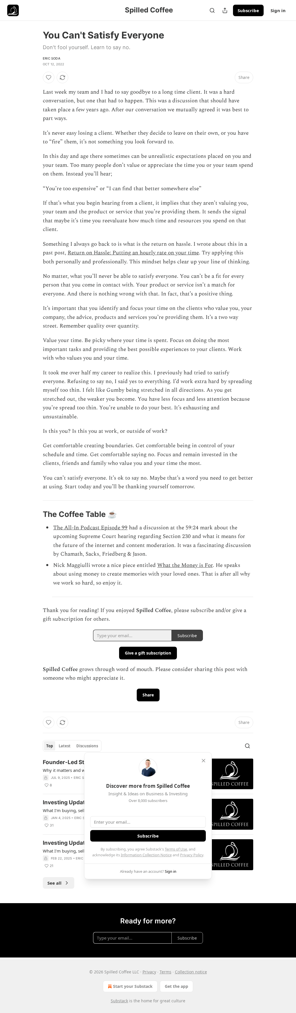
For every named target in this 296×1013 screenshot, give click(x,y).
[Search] (212, 10)
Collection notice (191, 972)
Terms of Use (176, 849)
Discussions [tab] (87, 745)
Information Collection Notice (146, 854)
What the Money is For (185, 565)
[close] (203, 760)
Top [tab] (49, 745)
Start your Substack (133, 986)
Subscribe (248, 10)
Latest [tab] (65, 745)
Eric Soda (51, 58)
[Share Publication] (225, 10)
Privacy (149, 972)
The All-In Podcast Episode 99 (90, 528)
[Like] (48, 77)
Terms (165, 972)
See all (54, 883)
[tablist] (72, 746)
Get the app (176, 986)
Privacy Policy (191, 854)
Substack (119, 1000)
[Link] (34, 514)
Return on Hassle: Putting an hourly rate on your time (133, 253)
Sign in (278, 10)
